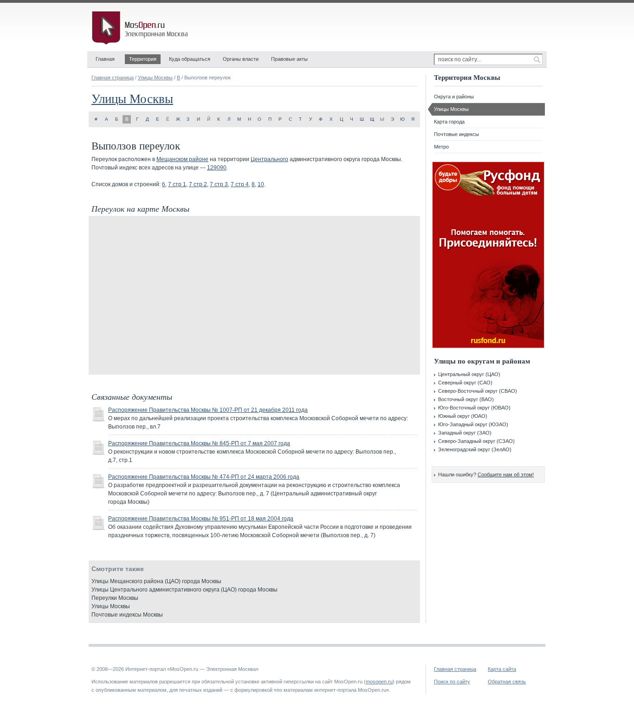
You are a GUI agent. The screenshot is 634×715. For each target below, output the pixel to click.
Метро (441, 147)
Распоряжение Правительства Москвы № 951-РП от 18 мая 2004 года (200, 518)
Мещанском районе (182, 159)
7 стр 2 (198, 184)
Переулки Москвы (114, 598)
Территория (142, 59)
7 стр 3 (219, 184)
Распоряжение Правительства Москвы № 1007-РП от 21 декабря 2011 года (208, 410)
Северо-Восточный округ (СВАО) (477, 391)
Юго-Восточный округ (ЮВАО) (474, 407)
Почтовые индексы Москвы (127, 614)
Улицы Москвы (155, 77)
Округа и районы (454, 96)
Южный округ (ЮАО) (462, 416)
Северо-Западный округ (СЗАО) (476, 441)
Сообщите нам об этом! (506, 474)
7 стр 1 (177, 184)
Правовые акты (289, 59)
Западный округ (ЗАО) (465, 433)
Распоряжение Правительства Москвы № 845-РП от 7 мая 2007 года (199, 443)
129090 (216, 167)
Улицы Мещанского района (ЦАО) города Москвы (156, 581)
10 (261, 184)
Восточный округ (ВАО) (466, 399)
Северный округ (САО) (465, 382)
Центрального (269, 159)
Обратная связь (507, 681)
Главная (105, 59)
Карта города (449, 121)
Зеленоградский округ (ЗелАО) (474, 449)
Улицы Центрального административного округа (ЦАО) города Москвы (184, 589)
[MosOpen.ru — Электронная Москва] (141, 28)
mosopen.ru (379, 681)
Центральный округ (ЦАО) (469, 374)
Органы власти (241, 59)
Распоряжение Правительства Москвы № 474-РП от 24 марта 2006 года (203, 477)
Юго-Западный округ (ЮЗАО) (473, 424)
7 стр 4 (240, 184)
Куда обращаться (189, 59)
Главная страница (112, 77)
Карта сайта (502, 669)
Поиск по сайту (452, 681)
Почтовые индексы (456, 134)
